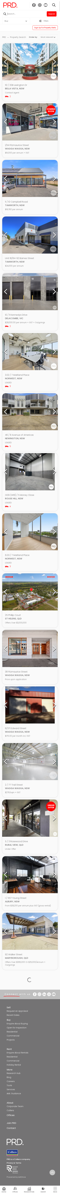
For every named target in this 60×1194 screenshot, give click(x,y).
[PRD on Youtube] (45, 5)
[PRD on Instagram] (40, 5)
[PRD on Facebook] (34, 5)
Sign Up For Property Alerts (45, 27)
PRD (4, 37)
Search (51, 14)
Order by (33, 37)
